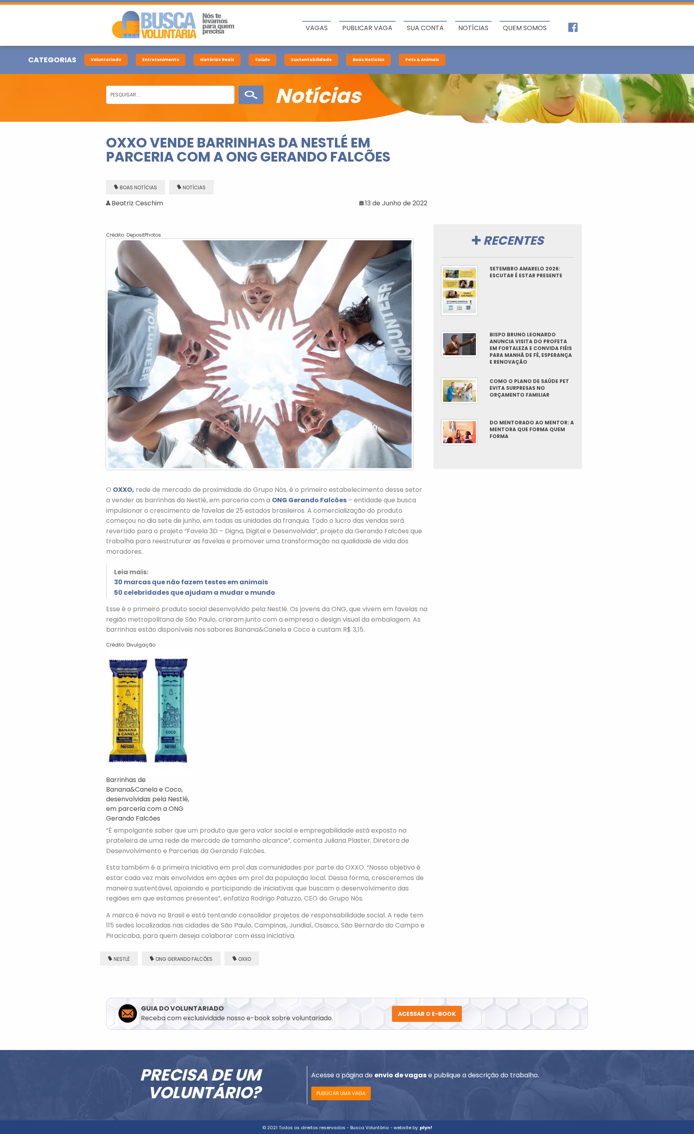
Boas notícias (138, 187)
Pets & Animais (422, 60)
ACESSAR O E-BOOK (427, 1014)
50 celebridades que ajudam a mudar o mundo (194, 592)
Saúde (262, 60)
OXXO (244, 959)
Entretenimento (160, 60)
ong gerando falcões (183, 959)
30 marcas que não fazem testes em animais (191, 582)
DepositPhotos (144, 234)
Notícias (194, 187)
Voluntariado (106, 60)
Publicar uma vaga (340, 1093)
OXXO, (123, 489)
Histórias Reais (217, 60)
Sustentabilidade (311, 60)
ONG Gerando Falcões (309, 500)
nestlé (122, 959)
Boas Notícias (368, 60)
